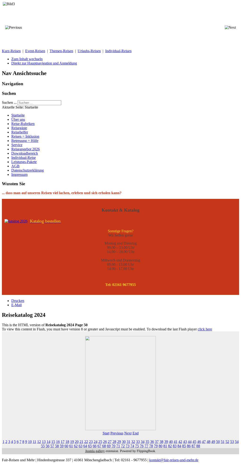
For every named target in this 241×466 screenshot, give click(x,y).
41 (175, 442)
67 (99, 446)
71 (118, 446)
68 (104, 446)
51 (223, 442)
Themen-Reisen (61, 51)
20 (77, 442)
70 (113, 446)
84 (179, 446)
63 (80, 446)
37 (157, 442)
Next (128, 433)
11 (34, 442)
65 (90, 446)
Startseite (18, 115)
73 (127, 446)
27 (110, 442)
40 (171, 442)
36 (152, 442)
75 (137, 446)
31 (128, 442)
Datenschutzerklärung (27, 170)
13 (44, 442)
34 (143, 442)
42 (180, 442)
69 (109, 446)
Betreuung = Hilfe (24, 141)
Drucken (17, 301)
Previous (116, 433)
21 (81, 442)
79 (156, 446)
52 (227, 442)
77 (146, 446)
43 (185, 442)
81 (165, 446)
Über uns (18, 119)
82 (170, 446)
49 (213, 442)
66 (94, 446)
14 (48, 442)
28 (114, 442)
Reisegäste (19, 128)
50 (218, 442)
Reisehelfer (19, 132)
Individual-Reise (23, 158)
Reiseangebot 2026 (25, 149)
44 (190, 442)
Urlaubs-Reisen (89, 51)
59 (62, 446)
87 (193, 446)
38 (161, 442)
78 (151, 446)
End (136, 433)
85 (184, 446)
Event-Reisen (35, 51)
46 (199, 442)
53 (232, 442)
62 (76, 446)
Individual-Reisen (118, 51)
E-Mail (16, 305)
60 (66, 446)
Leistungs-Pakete (24, 162)
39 (166, 442)
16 (58, 442)
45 (194, 442)
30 (124, 442)
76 (142, 446)
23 (91, 442)
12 (39, 442)
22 (86, 442)
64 (85, 446)
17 (62, 442)
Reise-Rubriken (23, 124)
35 (147, 442)
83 (175, 446)
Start (106, 433)
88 (198, 446)
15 (53, 442)
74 (132, 446)
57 (52, 446)
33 (138, 442)
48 (208, 442)
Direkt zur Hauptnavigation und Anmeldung (44, 63)
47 (204, 442)
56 (47, 446)
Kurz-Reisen (11, 51)
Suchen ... (9, 102)
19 (72, 442)
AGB (15, 166)
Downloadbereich (24, 153)
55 (43, 446)
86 (189, 446)
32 (133, 442)
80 (160, 446)
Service (16, 145)
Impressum (19, 175)
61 (71, 446)
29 (119, 442)
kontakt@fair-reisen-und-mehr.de (173, 460)
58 (57, 446)
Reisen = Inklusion (25, 136)
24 (95, 442)
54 (237, 442)
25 (100, 442)
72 (123, 446)
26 (105, 442)
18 (67, 442)
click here (205, 329)
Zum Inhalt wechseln (27, 59)
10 (30, 442)
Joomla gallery (95, 451)
